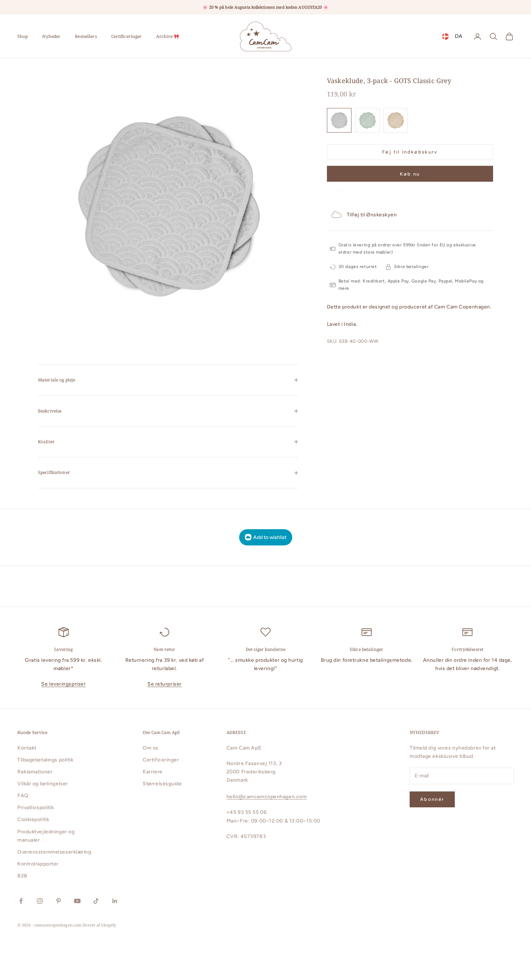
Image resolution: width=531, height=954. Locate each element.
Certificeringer (126, 36)
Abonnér (432, 799)
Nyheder (51, 36)
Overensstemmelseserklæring (54, 852)
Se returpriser (164, 684)
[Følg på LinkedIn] (114, 901)
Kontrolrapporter (38, 864)
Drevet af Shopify (99, 925)
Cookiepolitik (33, 819)
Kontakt (26, 748)
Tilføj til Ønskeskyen (372, 215)
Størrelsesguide (162, 784)
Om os (151, 748)
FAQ (23, 796)
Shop (22, 36)
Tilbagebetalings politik (45, 760)
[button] (338, 189)
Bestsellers (85, 36)
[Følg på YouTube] (77, 901)
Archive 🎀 (167, 36)
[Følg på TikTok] (96, 901)
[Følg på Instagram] (39, 901)
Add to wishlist (269, 537)
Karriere (152, 772)
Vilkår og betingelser (42, 784)
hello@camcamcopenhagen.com (266, 797)
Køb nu (410, 174)
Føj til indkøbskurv (409, 152)
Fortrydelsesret (467, 649)
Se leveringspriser (63, 684)
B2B (22, 876)
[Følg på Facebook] (21, 901)
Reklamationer (34, 772)
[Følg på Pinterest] (58, 901)
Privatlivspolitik (35, 807)
